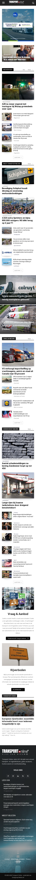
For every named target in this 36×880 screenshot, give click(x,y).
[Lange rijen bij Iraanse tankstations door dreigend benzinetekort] (18, 485)
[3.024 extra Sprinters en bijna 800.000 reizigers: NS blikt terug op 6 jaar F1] (18, 205)
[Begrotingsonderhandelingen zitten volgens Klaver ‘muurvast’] (7, 516)
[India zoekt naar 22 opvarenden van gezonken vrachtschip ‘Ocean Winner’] (7, 230)
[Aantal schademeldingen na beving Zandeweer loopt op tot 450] (18, 446)
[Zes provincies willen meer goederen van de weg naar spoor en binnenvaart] (7, 241)
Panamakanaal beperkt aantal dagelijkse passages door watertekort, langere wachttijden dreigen (19, 805)
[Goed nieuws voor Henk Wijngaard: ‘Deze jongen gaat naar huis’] (7, 117)
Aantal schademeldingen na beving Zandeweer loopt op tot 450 (17, 466)
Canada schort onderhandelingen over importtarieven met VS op (21, 414)
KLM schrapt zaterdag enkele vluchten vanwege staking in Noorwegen (22, 261)
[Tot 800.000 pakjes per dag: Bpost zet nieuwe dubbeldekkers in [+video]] (18, 319)
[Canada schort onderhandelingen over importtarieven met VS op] (7, 414)
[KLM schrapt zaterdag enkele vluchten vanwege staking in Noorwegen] (7, 262)
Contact (7, 859)
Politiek (16, 512)
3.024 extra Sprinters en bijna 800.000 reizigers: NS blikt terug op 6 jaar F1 (17, 220)
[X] (28, 776)
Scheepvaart (17, 234)
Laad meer (17, 157)
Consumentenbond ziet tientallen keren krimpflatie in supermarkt (22, 575)
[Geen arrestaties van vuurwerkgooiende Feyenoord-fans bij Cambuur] (7, 563)
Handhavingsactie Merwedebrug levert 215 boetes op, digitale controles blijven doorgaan (22, 125)
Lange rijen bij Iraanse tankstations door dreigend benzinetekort (15, 505)
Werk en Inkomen (18, 407)
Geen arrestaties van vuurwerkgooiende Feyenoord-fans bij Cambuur (22, 564)
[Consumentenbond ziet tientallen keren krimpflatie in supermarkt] (7, 574)
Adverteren (14, 859)
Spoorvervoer (17, 245)
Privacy (28, 859)
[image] (18, 598)
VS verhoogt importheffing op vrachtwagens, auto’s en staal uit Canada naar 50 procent (22, 136)
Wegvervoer (17, 118)
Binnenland (6, 461)
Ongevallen (17, 153)
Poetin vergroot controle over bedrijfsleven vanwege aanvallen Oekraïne (23, 527)
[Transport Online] (18, 2)
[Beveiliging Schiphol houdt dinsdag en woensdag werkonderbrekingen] (18, 176)
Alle (24, 69)
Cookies (22, 859)
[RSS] (23, 776)
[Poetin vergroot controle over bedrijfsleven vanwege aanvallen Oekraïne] (7, 526)
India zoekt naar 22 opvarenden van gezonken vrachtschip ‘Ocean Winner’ (23, 230)
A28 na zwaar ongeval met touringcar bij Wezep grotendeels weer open (17, 106)
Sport (15, 560)
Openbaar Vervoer (7, 215)
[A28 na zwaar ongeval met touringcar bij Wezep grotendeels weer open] (18, 87)
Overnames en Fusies (19, 396)
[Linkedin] (18, 776)
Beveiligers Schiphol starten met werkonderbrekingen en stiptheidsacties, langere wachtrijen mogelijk (16, 786)
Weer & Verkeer (6, 102)
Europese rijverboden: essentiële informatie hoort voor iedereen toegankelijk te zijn (18, 721)
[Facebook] (8, 776)
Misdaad (16, 534)
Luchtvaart (7, 54)
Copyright (18, 861)
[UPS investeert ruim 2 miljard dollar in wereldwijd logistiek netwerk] (7, 379)
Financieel (16, 140)
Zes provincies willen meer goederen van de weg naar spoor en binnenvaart (23, 241)
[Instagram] (13, 776)
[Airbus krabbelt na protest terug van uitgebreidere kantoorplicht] (7, 252)
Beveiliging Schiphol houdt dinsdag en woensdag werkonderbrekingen (17, 58)
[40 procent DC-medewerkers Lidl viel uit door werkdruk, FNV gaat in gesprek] (7, 403)
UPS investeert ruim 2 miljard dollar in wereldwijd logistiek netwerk (22, 379)
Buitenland (5, 500)
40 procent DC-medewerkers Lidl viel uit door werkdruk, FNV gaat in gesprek (23, 403)
